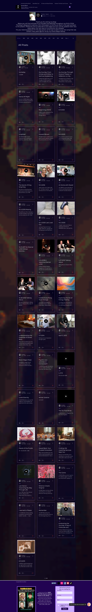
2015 (49, 38)
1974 (39, 69)
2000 (39, 295)
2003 (39, 107)
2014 (58, 38)
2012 (39, 558)
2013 (54, 38)
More (67, 38)
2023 (36, 38)
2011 (20, 583)
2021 (28, 38)
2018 (39, 258)
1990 (59, 69)
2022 (32, 38)
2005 (20, 94)
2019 (20, 207)
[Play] (41, 16)
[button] (69, 7)
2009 (62, 38)
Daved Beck (24, 5)
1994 (20, 182)
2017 (20, 244)
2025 (45, 38)
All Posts (18, 38)
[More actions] (33, 67)
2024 (41, 38)
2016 (39, 182)
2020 (24, 38)
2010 (59, 258)
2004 (59, 370)
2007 (59, 596)
